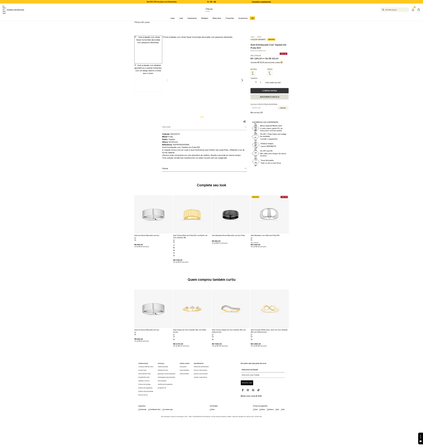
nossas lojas (142, 370)
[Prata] (252, 73)
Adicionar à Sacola (269, 97)
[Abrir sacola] (418, 9)
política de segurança (145, 388)
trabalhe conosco (144, 381)
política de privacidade (145, 391)
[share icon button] (244, 121)
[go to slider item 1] (207, 117)
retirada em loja (163, 370)
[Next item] (242, 80)
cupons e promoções (201, 374)
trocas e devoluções (200, 370)
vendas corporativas (200, 377)
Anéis (259, 37)
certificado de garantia (165, 384)
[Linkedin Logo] (253, 390)
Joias (252, 37)
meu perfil (183, 366)
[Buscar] (383, 10)
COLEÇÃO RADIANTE (258, 39)
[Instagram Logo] (248, 390)
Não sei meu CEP (256, 112)
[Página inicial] (211, 10)
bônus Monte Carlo (144, 374)
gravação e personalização (166, 374)
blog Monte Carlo (144, 377)
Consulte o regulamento (261, 2)
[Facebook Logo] (242, 390)
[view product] (153, 214)
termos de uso (143, 395)
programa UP (162, 388)
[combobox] (397, 10)
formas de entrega (144, 384)
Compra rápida (269, 91)
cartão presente (163, 366)
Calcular (283, 108)
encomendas (162, 381)
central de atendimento (201, 366)
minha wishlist (184, 374)
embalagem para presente (166, 377)
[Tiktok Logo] (258, 390)
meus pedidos (184, 370)
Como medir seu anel (273, 82)
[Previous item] (131, 234)
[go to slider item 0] (202, 117)
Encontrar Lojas (247, 383)
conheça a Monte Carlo (145, 366)
